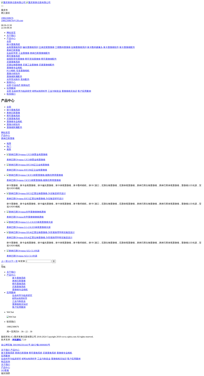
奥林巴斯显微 (13, 113)
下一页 (14, 261)
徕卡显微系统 (13, 110)
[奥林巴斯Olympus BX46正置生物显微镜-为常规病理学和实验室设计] (41, 232)
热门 (9, 146)
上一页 (4, 261)
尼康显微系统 (13, 118)
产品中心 (5, 135)
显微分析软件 (13, 124)
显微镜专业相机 (14, 121)
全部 (9, 41)
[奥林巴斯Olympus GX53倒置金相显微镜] (27, 154)
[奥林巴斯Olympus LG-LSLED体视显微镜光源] (30, 222)
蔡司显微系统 (13, 115)
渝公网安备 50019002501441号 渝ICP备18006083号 (25, 345)
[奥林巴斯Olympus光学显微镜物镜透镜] (26, 212)
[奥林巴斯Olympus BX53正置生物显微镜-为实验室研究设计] (36, 193)
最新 (9, 149)
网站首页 (11, 32)
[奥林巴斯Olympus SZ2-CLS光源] (23, 251)
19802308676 (7, 18)
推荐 (9, 143)
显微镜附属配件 (14, 127)
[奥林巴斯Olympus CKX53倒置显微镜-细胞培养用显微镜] (35, 175)
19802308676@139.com (12, 20)
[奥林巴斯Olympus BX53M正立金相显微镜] (28, 165)
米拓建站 (17, 339)
